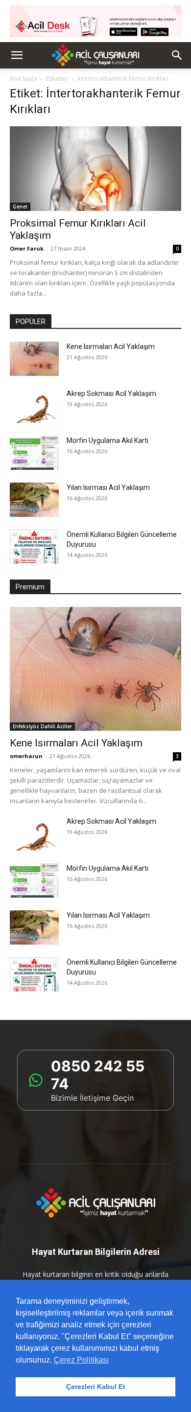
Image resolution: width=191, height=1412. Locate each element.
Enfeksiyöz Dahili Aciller (42, 726)
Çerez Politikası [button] (81, 1360)
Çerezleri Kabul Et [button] (95, 1386)
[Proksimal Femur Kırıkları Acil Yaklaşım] (95, 168)
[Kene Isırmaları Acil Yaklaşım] (34, 359)
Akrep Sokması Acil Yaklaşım (111, 393)
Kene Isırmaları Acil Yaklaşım (111, 346)
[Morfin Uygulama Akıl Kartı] (34, 453)
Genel (20, 206)
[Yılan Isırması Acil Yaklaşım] (34, 500)
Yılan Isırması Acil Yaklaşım (108, 487)
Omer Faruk (27, 248)
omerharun (26, 756)
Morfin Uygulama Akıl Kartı (107, 440)
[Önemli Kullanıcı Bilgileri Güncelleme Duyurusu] (34, 547)
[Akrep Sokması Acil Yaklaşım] (34, 406)
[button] (16, 55)
